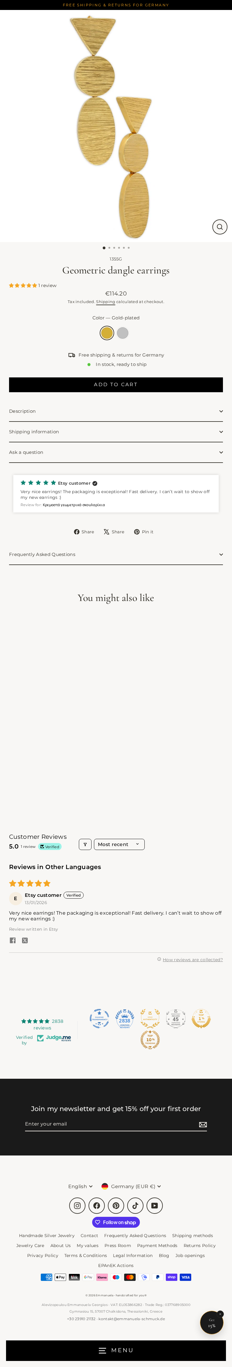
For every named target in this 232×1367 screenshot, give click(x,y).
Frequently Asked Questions (42, 554)
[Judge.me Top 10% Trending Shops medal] (150, 1039)
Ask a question (26, 452)
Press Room (118, 1245)
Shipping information (34, 432)
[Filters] (85, 844)
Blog (164, 1255)
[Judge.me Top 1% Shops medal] (201, 1018)
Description (22, 411)
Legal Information (133, 1255)
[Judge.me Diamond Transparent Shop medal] (99, 1018)
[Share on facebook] (12, 941)
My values (87, 1245)
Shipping (105, 301)
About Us (60, 1245)
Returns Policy (200, 1245)
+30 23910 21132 (81, 1319)
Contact (89, 1235)
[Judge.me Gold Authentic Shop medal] (150, 1018)
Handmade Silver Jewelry (47, 1235)
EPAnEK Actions (116, 1265)
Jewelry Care (30, 1245)
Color (116, 318)
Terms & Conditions (85, 1255)
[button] (23, 285)
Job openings (190, 1255)
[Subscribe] (202, 1124)
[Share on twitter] (24, 941)
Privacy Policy (42, 1255)
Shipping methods (192, 1235)
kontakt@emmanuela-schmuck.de (131, 1319)
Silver (122, 333)
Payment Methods (157, 1245)
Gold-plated (107, 333)
